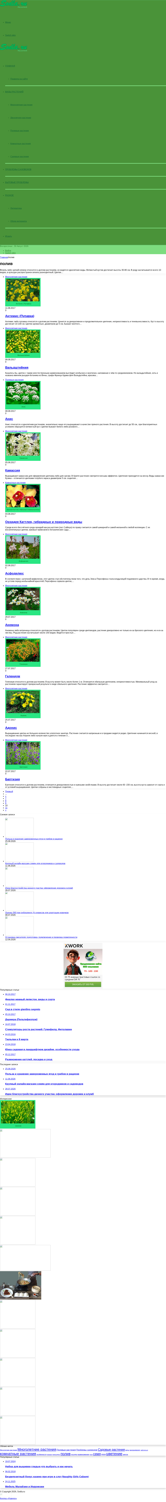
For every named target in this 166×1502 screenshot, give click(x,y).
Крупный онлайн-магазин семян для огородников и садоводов (35, 863)
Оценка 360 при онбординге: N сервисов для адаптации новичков (37, 913)
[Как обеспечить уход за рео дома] (17, 1186)
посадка (74, 1454)
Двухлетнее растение (20, 118)
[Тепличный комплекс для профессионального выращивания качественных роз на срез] (25, 1270)
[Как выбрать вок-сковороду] (20, 1299)
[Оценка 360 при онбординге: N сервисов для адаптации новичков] (19, 910)
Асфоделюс (14, 573)
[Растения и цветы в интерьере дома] (17, 1415)
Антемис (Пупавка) (19, 316)
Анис (9, 419)
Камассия (12, 470)
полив (66, 1454)
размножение (83, 1454)
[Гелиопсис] (17, 1328)
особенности (41, 1454)
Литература (16, 208)
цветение (114, 1454)
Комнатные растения (20, 143)
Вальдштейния (16, 367)
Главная (4, 257)
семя (97, 1454)
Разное (9, 195)
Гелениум (12, 676)
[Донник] (17, 1128)
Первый (9, 791)
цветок (125, 1454)
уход (103, 1454)
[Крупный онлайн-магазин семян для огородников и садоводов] (19, 861)
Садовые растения (19, 156)
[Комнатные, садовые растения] (13, 7)
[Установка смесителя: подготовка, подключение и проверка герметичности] (19, 935)
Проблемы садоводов (18, 169)
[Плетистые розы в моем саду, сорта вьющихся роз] (17, 1357)
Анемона (12, 625)
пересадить (56, 1454)
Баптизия (12, 779)
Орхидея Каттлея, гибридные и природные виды (43, 522)
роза (91, 1454)
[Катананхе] (17, 1244)
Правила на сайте (19, 79)
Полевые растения (19, 131)
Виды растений (14, 92)
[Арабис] (17, 1215)
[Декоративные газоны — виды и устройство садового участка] (17, 1386)
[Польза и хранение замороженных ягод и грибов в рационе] (19, 836)
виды (127, 1450)
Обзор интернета (18, 221)
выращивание (135, 1450)
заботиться (144, 1450)
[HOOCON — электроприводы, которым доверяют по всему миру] (25, 1157)
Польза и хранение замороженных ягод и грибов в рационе (34, 839)
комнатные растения (18, 1454)
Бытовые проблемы (17, 182)
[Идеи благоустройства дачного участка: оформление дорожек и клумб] (19, 886)
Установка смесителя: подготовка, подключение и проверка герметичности (41, 937)
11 (6, 808)
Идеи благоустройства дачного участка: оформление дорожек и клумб (39, 888)
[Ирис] (17, 1444)
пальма (49, 1454)
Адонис (11, 727)
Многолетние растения (21, 105)
